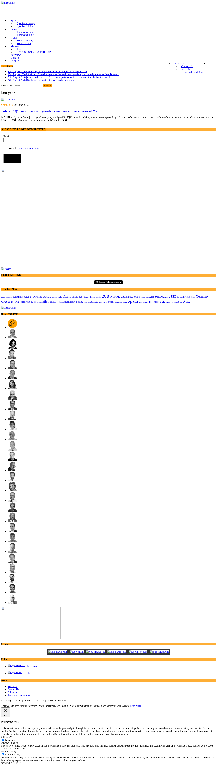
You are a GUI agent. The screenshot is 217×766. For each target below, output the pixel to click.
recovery (102, 302)
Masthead (12, 686)
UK (163, 302)
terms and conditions (29, 148)
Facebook (32, 666)
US (182, 301)
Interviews (16, 55)
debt (80, 296)
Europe (14, 29)
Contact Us (187, 66)
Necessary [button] (6, 736)
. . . (211, 63)
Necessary (10, 740)
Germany (202, 296)
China (66, 296)
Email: (6, 136)
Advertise (186, 69)
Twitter (27, 673)
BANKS (34, 296)
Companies (7, 105)
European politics (25, 34)
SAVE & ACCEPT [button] (11, 763)
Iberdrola (25, 301)
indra (39, 302)
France (187, 296)
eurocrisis (144, 297)
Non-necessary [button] (8, 751)
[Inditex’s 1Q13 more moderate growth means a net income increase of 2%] (8, 99)
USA (188, 302)
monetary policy (73, 301)
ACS (3, 297)
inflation (47, 301)
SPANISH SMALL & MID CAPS (34, 52)
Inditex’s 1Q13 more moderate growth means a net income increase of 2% (49, 111)
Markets (15, 46)
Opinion (15, 57)
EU (131, 296)
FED (173, 296)
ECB (105, 296)
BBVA (42, 296)
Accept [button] (125, 706)
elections (125, 296)
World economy (25, 40)
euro (137, 296)
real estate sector (91, 302)
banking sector (21, 296)
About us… (181, 63)
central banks (57, 297)
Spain (13, 20)
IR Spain (15, 60)
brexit (48, 297)
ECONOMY (115, 297)
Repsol (110, 301)
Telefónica (155, 301)
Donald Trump (89, 297)
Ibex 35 (33, 302)
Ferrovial (180, 297)
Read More (135, 706)
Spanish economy (26, 23)
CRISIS (75, 297)
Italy (55, 302)
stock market (143, 302)
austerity (9, 297)
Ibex (19, 49)
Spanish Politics (25, 26)
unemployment (172, 302)
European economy (27, 32)
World (14, 37)
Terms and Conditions (192, 72)
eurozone (163, 296)
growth (15, 301)
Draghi (98, 297)
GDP (193, 297)
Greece (5, 301)
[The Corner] (108, 2)
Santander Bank (121, 302)
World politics (24, 43)
